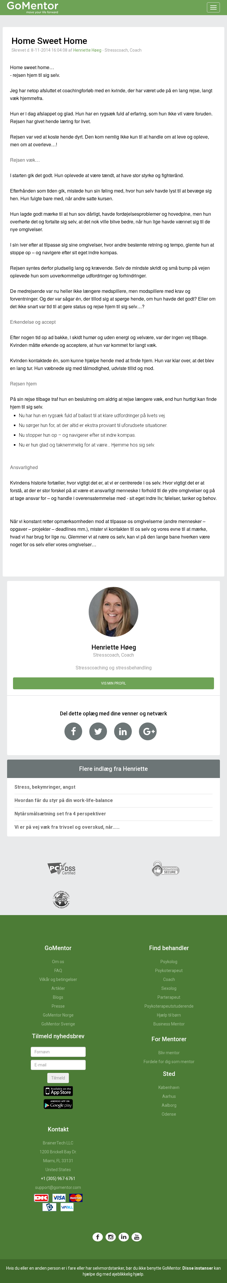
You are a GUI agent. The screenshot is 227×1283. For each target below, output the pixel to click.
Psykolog (168, 961)
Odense (169, 1114)
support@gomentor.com (58, 1187)
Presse (58, 1006)
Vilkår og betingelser (58, 979)
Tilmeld (58, 1078)
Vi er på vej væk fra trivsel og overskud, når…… (67, 827)
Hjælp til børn (169, 1015)
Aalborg (169, 1105)
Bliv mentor (169, 1052)
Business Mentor (169, 1024)
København (168, 1087)
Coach (169, 979)
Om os (58, 961)
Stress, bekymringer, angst (44, 787)
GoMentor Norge (58, 1015)
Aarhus (169, 1096)
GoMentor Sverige (58, 1024)
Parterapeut (169, 997)
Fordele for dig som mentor (169, 1061)
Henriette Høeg (87, 50)
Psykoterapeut (169, 970)
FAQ (58, 970)
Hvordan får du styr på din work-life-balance (63, 800)
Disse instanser (197, 1268)
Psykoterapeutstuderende (169, 1006)
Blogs (58, 997)
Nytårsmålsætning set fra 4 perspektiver (60, 814)
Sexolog (168, 988)
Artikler (58, 988)
